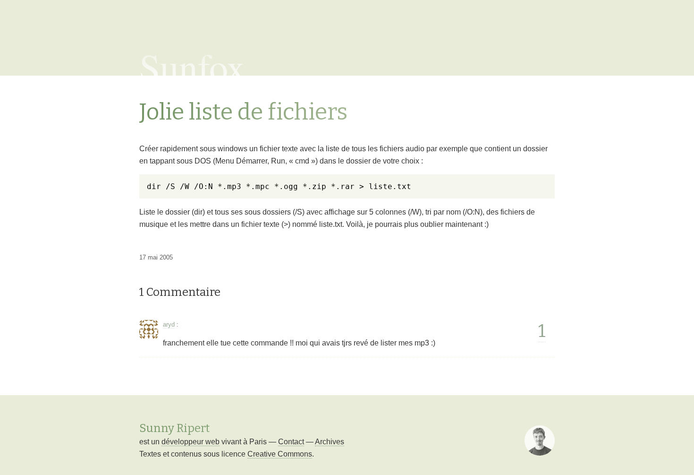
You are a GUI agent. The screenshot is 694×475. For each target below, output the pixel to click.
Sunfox (192, 66)
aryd (169, 324)
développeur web (190, 442)
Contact (291, 442)
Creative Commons (279, 454)
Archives (329, 442)
